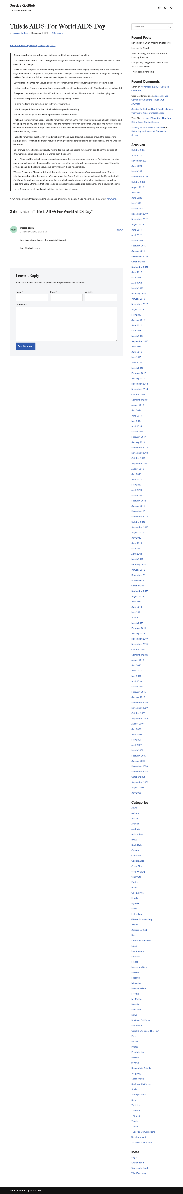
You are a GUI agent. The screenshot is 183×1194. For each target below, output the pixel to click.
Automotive (137, 834)
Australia (135, 828)
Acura (134, 807)
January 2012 (138, 569)
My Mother (136, 999)
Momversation (138, 988)
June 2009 (136, 734)
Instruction (136, 914)
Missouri (135, 977)
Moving (135, 993)
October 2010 (138, 649)
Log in (134, 1157)
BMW (134, 839)
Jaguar (134, 924)
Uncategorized (138, 1137)
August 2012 (137, 532)
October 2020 (138, 181)
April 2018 (136, 282)
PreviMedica (137, 1052)
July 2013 (136, 474)
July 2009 (136, 729)
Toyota (134, 1121)
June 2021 (136, 165)
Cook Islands (137, 860)
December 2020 (139, 176)
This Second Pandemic (142, 71)
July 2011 (136, 601)
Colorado (136, 855)
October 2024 (138, 150)
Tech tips (135, 1105)
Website (89, 292)
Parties (134, 1041)
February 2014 (138, 436)
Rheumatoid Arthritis (141, 1067)
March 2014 (137, 431)
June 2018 (136, 272)
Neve (12, 1190)
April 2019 (136, 235)
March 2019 (137, 240)
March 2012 (137, 559)
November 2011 (139, 580)
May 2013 (136, 484)
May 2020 (136, 203)
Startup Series (138, 1094)
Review (135, 1057)
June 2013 (136, 479)
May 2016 (136, 330)
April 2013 (136, 489)
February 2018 (138, 293)
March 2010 (137, 686)
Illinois (134, 908)
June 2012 (136, 543)
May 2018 (136, 277)
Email (53, 292)
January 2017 (138, 320)
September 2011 (139, 590)
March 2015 (137, 367)
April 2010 (136, 681)
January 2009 (138, 760)
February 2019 (138, 245)
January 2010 (138, 697)
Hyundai (135, 903)
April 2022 (136, 155)
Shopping (136, 1073)
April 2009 (136, 745)
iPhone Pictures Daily (141, 919)
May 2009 (136, 739)
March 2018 (137, 288)
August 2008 (137, 787)
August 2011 (137, 596)
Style (134, 1099)
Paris (133, 1036)
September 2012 (139, 527)
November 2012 (139, 516)
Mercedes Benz (139, 967)
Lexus (134, 945)
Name (19, 292)
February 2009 (138, 755)
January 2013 (138, 505)
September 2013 (139, 463)
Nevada (135, 1004)
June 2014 (136, 415)
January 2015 (138, 378)
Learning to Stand (140, 48)
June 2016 (136, 325)
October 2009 (138, 713)
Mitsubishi (136, 983)
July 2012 (136, 537)
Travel (134, 1126)
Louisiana (135, 956)
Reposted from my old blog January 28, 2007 (32, 45)
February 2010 (138, 691)
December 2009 (139, 702)
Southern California (141, 1083)
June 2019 (136, 229)
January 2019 (138, 250)
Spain (134, 1089)
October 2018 (138, 261)
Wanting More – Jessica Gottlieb (147, 127)
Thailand (135, 1110)
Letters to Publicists (141, 940)
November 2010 (139, 644)
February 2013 (138, 500)
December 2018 (139, 256)
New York (136, 1009)
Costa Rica (136, 866)
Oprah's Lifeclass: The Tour (145, 1030)
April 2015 (136, 362)
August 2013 (137, 468)
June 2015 (136, 351)
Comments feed (139, 1167)
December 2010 (139, 638)
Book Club (136, 844)
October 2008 (138, 776)
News (134, 1014)
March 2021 (137, 171)
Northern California (140, 1020)
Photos (134, 1046)
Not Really (136, 1025)
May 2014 (136, 421)
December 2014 (139, 383)
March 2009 (137, 750)
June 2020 (136, 197)
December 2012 (139, 511)
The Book (136, 1115)
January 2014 (138, 442)
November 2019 (139, 219)
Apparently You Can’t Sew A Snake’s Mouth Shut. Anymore (149, 99)
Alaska (134, 818)
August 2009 (137, 723)
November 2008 (139, 771)
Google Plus (137, 892)
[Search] (170, 26)
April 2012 (136, 553)
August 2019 (137, 224)
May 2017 (136, 314)
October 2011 (138, 585)
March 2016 (137, 336)
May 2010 (136, 676)
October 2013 (138, 458)
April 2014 (136, 426)
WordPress (35, 1190)
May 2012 (136, 548)
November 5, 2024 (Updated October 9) (151, 42)
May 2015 (136, 357)
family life (136, 876)
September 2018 (139, 266)
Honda (134, 898)
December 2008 (139, 766)
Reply (120, 229)
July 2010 (136, 665)
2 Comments (57, 33)
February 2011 (138, 628)
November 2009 (139, 707)
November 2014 (139, 389)
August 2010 (137, 660)
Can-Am (135, 850)
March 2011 (137, 622)
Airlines (135, 813)
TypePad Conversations (143, 1131)
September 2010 (139, 654)
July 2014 (136, 410)
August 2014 (137, 405)
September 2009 (139, 718)
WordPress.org (139, 1173)
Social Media (137, 1078)
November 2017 (139, 304)
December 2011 (139, 575)
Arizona (135, 823)
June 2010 (136, 670)
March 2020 (137, 208)
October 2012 (138, 521)
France (134, 887)
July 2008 (136, 792)
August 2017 (137, 309)
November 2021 (139, 160)
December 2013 (139, 447)
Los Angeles (137, 951)
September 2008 (139, 782)
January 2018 (138, 298)
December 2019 (139, 213)
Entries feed (137, 1162)
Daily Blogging (138, 871)
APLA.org (111, 198)
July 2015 (136, 346)
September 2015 (139, 341)
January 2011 (138, 633)
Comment (21, 304)
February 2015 (138, 373)
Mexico (135, 972)
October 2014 (138, 394)
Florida (134, 882)
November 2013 (139, 452)
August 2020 (137, 187)
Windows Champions (141, 1142)
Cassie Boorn (27, 227)
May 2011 (136, 612)
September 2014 (139, 399)
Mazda (134, 961)
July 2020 (136, 192)
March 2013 (137, 495)
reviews (135, 1062)
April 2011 (136, 617)
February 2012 (138, 564)
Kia (133, 935)
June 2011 (136, 606)
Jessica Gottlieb (20, 33)
